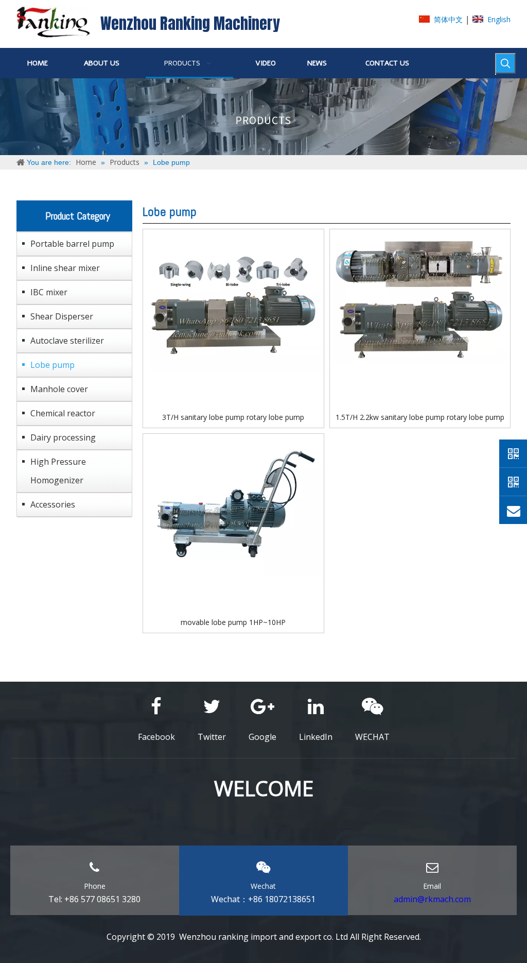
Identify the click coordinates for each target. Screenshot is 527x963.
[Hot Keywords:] (505, 63)
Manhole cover (59, 389)
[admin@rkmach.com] (513, 510)
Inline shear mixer (65, 268)
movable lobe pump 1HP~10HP (233, 622)
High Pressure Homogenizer (58, 471)
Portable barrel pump (72, 243)
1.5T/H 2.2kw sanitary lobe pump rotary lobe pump (420, 417)
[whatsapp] (513, 453)
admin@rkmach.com (432, 899)
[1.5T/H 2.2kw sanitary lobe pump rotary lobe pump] (420, 296)
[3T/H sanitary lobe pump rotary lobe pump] (233, 301)
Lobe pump (52, 364)
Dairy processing (63, 437)
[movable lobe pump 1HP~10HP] (233, 506)
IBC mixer (48, 292)
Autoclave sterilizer (67, 340)
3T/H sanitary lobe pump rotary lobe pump (233, 417)
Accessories (52, 504)
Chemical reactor (62, 413)
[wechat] (513, 481)
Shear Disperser (61, 316)
